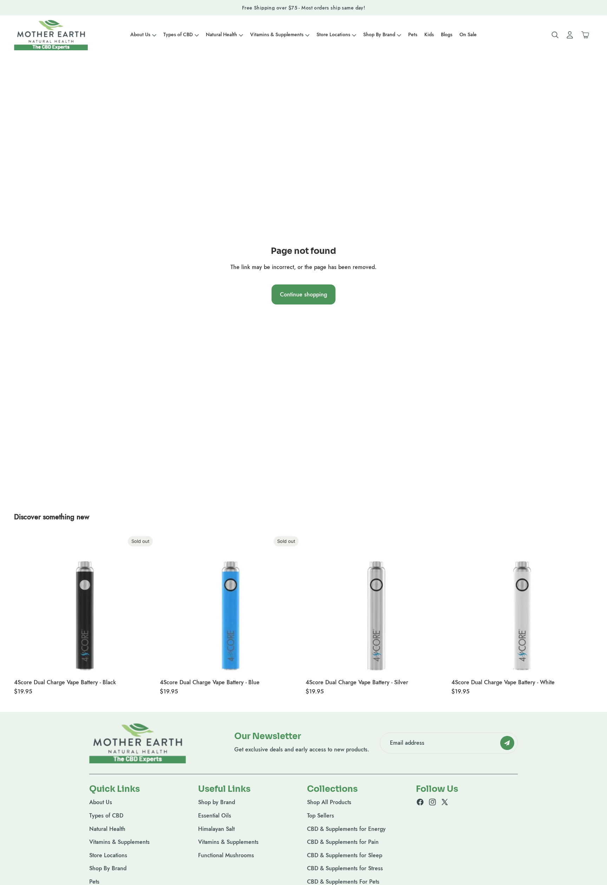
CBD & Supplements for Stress (345, 869)
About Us (100, 803)
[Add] (436, 664)
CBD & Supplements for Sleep (344, 855)
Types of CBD (106, 816)
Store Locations (108, 855)
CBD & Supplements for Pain (343, 842)
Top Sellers (320, 816)
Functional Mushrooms (226, 855)
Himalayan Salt (216, 829)
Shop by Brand (216, 803)
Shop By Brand (107, 869)
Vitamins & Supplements (119, 842)
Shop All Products (329, 803)
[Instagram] (432, 802)
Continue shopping (303, 294)
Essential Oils (214, 816)
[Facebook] (420, 802)
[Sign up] (507, 742)
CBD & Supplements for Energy (346, 829)
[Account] (569, 35)
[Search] (555, 35)
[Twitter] (444, 802)
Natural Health (107, 829)
